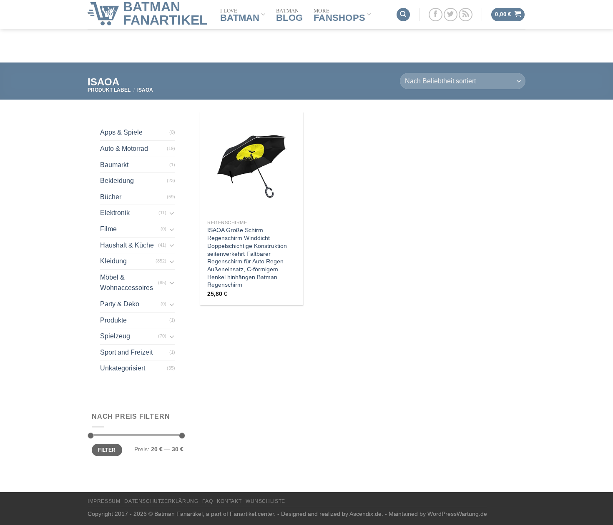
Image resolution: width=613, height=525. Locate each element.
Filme (108, 228)
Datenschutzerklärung (161, 501)
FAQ (207, 501)
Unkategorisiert (122, 368)
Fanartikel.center (252, 513)
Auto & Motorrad (124, 148)
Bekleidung (117, 180)
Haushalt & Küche (127, 245)
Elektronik (115, 212)
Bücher (110, 196)
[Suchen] (403, 15)
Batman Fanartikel (165, 13)
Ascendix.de (365, 513)
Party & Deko (119, 304)
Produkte (113, 320)
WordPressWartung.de (457, 513)
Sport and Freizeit (126, 352)
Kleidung (113, 261)
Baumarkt (114, 164)
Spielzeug (115, 336)
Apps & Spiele (121, 132)
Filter (107, 450)
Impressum (104, 501)
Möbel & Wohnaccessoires (126, 283)
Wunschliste (265, 501)
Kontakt (229, 501)
